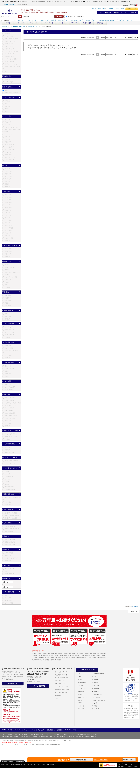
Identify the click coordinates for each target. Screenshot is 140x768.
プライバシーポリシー (69, 734)
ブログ (31, 734)
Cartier (80, 700)
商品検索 (70, 16)
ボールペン (18, 730)
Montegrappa (82, 682)
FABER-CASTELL (99, 674)
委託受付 (17, 734)
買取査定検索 (80, 16)
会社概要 (95, 734)
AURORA (96, 680)
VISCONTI (81, 685)
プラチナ (96, 706)
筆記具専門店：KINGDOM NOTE (85, 736)
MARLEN (96, 685)
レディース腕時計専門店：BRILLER (64, 736)
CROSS (80, 694)
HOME (4, 730)
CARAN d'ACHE (82, 688)
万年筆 (10, 730)
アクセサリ (41, 730)
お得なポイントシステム (62, 689)
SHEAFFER (97, 691)
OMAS (95, 677)
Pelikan (80, 674)
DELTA (80, 680)
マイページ (49, 734)
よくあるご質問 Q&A (61, 692)
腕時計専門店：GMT (46, 736)
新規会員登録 (39, 734)
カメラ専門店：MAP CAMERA (10, 736)
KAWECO (80, 703)
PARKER (96, 688)
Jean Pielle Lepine (99, 700)
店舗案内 (60, 730)
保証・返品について (61, 680)
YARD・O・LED (83, 697)
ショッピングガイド (61, 672)
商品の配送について (61, 675)
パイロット (81, 706)
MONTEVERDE (98, 694)
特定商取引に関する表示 (83, 734)
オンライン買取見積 (7, 734)
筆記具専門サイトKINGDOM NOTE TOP (13, 26)
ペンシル (26, 730)
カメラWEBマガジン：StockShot (29, 736)
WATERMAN (81, 691)
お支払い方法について (61, 677)
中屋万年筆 (81, 709)
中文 (56, 698)
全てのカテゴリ (32, 26)
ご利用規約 (57, 734)
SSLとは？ (131, 706)
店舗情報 (24, 734)
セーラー (96, 703)
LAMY (79, 677)
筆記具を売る (51, 730)
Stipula (96, 682)
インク (33, 730)
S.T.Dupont (97, 697)
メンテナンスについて (61, 686)
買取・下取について (61, 683)
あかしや (96, 709)
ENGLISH (58, 695)
